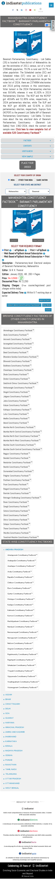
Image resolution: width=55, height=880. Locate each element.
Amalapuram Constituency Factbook (22, 555)
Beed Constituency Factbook (15, 352)
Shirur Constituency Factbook (16, 519)
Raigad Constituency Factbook (16, 488)
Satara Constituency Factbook (16, 510)
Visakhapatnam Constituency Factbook (23, 682)
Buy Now (47, 305)
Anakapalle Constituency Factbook (21, 561)
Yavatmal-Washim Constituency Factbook (21, 537)
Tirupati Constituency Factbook (20, 671)
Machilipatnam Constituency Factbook (22, 621)
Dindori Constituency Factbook (16, 378)
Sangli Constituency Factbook (16, 506)
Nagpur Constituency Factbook (16, 453)
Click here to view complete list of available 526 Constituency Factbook (27, 131)
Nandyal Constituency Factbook (20, 627)
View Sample (38, 240)
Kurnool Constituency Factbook (20, 616)
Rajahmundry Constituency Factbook (22, 654)
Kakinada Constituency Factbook (20, 610)
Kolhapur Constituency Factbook (17, 409)
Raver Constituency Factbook (16, 502)
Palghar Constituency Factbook (16, 475)
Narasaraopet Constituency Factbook (22, 632)
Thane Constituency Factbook (16, 528)
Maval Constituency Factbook (16, 422)
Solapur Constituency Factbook (16, 524)
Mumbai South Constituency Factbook (19, 444)
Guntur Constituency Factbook (19, 594)
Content (14, 240)
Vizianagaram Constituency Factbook (22, 687)
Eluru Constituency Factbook (19, 588)
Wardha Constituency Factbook (16, 532)
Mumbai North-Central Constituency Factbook (22, 431)
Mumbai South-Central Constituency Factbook (22, 449)
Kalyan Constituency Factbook (16, 405)
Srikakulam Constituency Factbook (21, 665)
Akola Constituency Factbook (15, 334)
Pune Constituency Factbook (15, 484)
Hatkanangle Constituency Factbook (18, 387)
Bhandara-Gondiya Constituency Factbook (20, 356)
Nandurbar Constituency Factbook (17, 462)
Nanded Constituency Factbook (16, 458)
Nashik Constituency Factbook (16, 466)
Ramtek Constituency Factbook (16, 493)
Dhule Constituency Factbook (16, 374)
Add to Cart (45, 300)
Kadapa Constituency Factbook (20, 605)
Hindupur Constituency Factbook (20, 599)
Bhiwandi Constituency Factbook (17, 361)
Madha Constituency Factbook (16, 418)
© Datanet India (28, 876)
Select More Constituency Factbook (24, 305)
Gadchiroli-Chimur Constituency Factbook (20, 383)
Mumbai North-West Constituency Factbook (21, 440)
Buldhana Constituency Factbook (17, 365)
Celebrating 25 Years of (19, 865)
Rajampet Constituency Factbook (21, 660)
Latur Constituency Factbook (16, 414)
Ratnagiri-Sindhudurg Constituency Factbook (22, 497)
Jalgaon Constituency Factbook (16, 396)
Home (48, 309)
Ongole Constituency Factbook (20, 649)
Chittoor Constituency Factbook (20, 583)
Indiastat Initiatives (27, 802)
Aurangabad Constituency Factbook (18, 343)
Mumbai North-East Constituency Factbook (21, 436)
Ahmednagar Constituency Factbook (18, 330)
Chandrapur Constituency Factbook (18, 370)
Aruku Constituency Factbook (19, 572)
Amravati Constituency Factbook (17, 339)
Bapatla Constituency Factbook (20, 577)
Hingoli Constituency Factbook (16, 392)
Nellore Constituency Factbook (20, 643)
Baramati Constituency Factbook (17, 348)
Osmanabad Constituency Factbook (18, 471)
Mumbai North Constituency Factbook (19, 427)
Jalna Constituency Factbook (15, 400)
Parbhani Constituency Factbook (17, 480)
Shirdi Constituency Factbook (16, 515)
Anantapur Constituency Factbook (21, 566)
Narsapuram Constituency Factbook (22, 638)
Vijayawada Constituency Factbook (21, 676)
